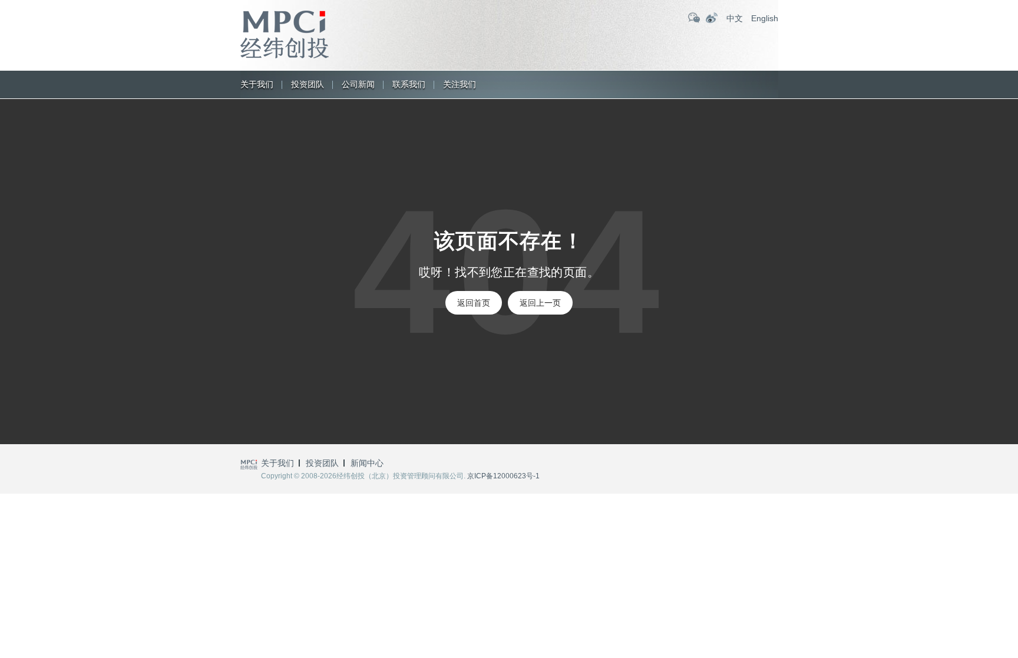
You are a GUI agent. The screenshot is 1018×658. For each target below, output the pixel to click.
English (764, 18)
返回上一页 (540, 302)
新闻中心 (367, 463)
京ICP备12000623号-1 (503, 476)
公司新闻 (358, 84)
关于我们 (256, 84)
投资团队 (307, 84)
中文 (734, 18)
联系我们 (408, 84)
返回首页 (473, 302)
